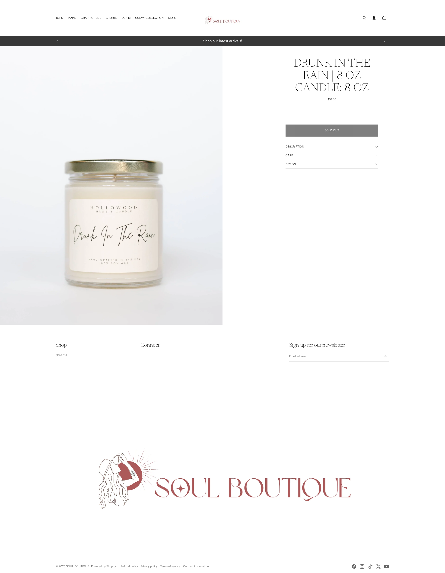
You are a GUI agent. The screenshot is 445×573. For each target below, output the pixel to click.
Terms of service (170, 566)
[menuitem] (59, 18)
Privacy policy (149, 566)
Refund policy (129, 566)
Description (295, 146)
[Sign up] (385, 356)
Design (291, 164)
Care (289, 155)
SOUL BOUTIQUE (78, 566)
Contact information (196, 566)
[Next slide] (384, 41)
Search (61, 355)
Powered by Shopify (103, 566)
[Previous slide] (57, 41)
